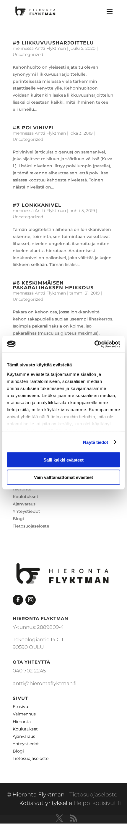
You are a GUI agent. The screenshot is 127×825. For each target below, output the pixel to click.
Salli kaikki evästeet (63, 459)
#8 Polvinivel (34, 127)
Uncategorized (28, 54)
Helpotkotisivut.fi (97, 803)
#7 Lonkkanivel (37, 205)
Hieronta (22, 721)
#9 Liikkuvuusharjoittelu (53, 43)
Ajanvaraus (24, 504)
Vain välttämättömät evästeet (63, 477)
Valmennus (24, 714)
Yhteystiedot (26, 511)
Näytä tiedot (95, 441)
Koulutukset (25, 496)
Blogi (18, 518)
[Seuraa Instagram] (30, 600)
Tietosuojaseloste (31, 526)
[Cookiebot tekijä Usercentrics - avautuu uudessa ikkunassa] (94, 344)
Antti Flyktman (50, 48)
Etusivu (20, 706)
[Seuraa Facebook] (18, 600)
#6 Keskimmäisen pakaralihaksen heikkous (53, 285)
